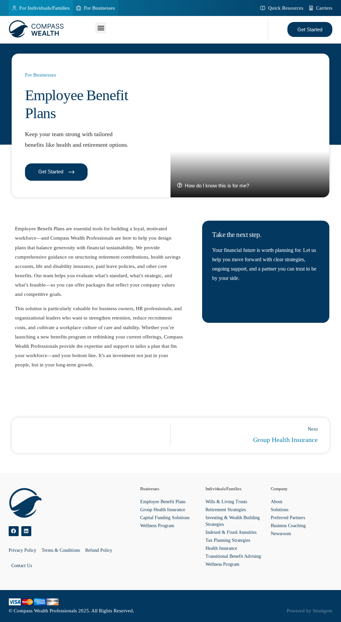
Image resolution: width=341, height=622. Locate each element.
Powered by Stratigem (309, 610)
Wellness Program (157, 525)
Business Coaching (288, 525)
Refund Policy (98, 550)
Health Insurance (221, 548)
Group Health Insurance (162, 509)
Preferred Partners (288, 517)
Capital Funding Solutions (164, 517)
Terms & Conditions (61, 550)
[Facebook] (14, 531)
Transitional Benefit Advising (233, 556)
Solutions (279, 509)
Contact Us (21, 565)
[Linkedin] (26, 531)
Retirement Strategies (225, 509)
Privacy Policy (22, 550)
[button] (100, 27)
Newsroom (281, 533)
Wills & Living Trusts (226, 501)
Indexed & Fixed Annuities (230, 532)
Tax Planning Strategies (227, 540)
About (276, 501)
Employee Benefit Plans (162, 501)
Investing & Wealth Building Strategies (232, 521)
